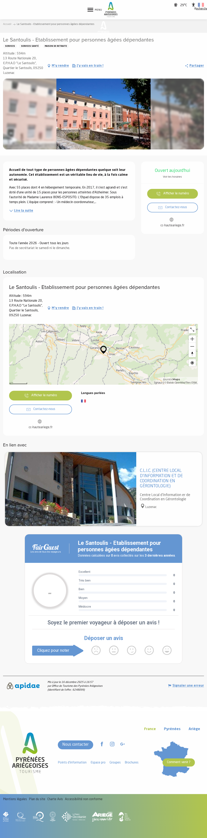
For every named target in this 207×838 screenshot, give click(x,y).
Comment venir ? (178, 762)
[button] (201, 5)
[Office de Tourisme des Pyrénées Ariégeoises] (111, 9)
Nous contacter (75, 745)
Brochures (131, 762)
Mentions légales (15, 799)
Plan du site (37, 799)
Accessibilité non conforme (83, 799)
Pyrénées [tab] (172, 729)
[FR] (201, 5)
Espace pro (98, 762)
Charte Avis (55, 799)
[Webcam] (176, 5)
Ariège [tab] (194, 729)
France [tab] (150, 729)
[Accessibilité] (193, 4)
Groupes (115, 762)
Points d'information (72, 762)
